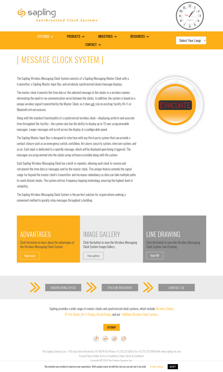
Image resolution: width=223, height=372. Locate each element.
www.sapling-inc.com (171, 351)
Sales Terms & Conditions (132, 356)
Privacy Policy (85, 356)
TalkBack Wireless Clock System (139, 314)
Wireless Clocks (164, 308)
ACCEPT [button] (173, 366)
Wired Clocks (103, 314)
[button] (30, 255)
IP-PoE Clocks (72, 314)
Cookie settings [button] (157, 366)
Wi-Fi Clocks (88, 314)
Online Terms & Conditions (105, 356)
